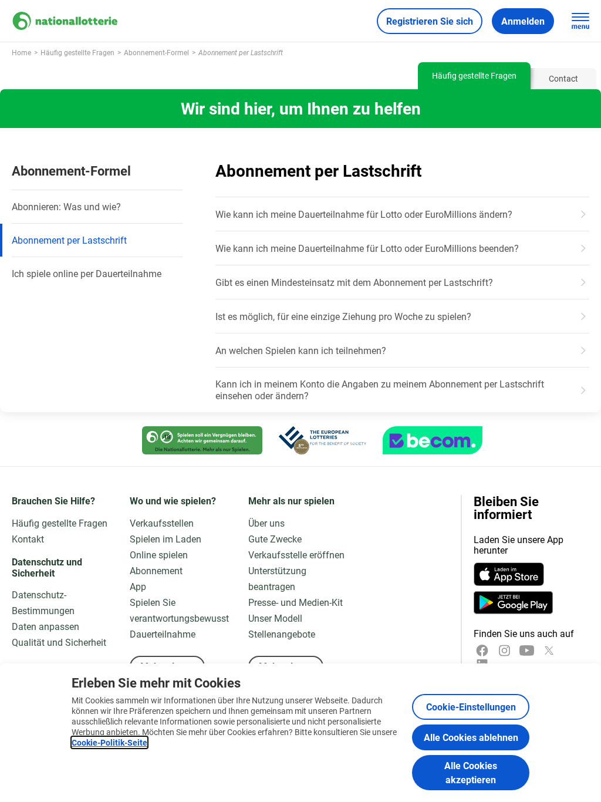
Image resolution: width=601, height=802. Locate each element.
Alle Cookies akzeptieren (470, 772)
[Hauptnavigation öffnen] (580, 21)
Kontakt (28, 539)
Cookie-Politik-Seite (109, 742)
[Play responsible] (202, 440)
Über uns (266, 523)
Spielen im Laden (165, 539)
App (138, 586)
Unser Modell (275, 618)
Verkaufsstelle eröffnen (296, 554)
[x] (549, 650)
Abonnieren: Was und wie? (66, 206)
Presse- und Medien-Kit (295, 602)
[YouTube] (526, 650)
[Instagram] (504, 650)
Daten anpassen (45, 626)
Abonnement (156, 570)
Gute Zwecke (275, 539)
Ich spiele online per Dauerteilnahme (86, 273)
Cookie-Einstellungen (471, 706)
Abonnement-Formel (71, 170)
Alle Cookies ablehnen (471, 737)
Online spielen (159, 554)
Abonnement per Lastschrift (69, 240)
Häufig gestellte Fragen (59, 523)
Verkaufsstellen (162, 523)
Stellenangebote (281, 634)
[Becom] (432, 440)
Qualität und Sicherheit (59, 642)
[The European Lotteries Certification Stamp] (322, 440)
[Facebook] (482, 650)
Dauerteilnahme (162, 634)
